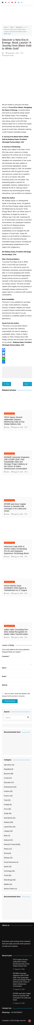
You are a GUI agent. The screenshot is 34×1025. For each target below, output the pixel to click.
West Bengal (8, 880)
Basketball (7, 769)
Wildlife (6, 884)
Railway (6, 858)
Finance (6, 796)
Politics (6, 849)
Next (26, 384)
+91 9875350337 (16, 1012)
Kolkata (6, 822)
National (7, 840)
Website (4, 685)
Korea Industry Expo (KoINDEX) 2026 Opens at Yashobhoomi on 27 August (15, 588)
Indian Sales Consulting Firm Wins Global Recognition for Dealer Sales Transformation (16, 632)
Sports (6, 866)
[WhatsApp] (17, 358)
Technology (8, 871)
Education (7, 782)
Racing (6, 853)
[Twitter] (17, 352)
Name (4, 668)
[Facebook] (17, 349)
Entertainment (8, 787)
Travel (6, 875)
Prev (7, 384)
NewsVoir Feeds (9, 55)
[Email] (17, 355)
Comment (5, 656)
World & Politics (9, 889)
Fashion (6, 791)
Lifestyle (7, 831)
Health (6, 813)
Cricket (6, 778)
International (8, 818)
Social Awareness (10, 862)
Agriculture (7, 765)
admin (8, 427)
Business (7, 773)
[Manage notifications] (29, 1020)
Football (6, 804)
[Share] (17, 362)
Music (6, 835)
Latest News (8, 827)
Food (5, 800)
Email (4, 676)
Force (6, 809)
